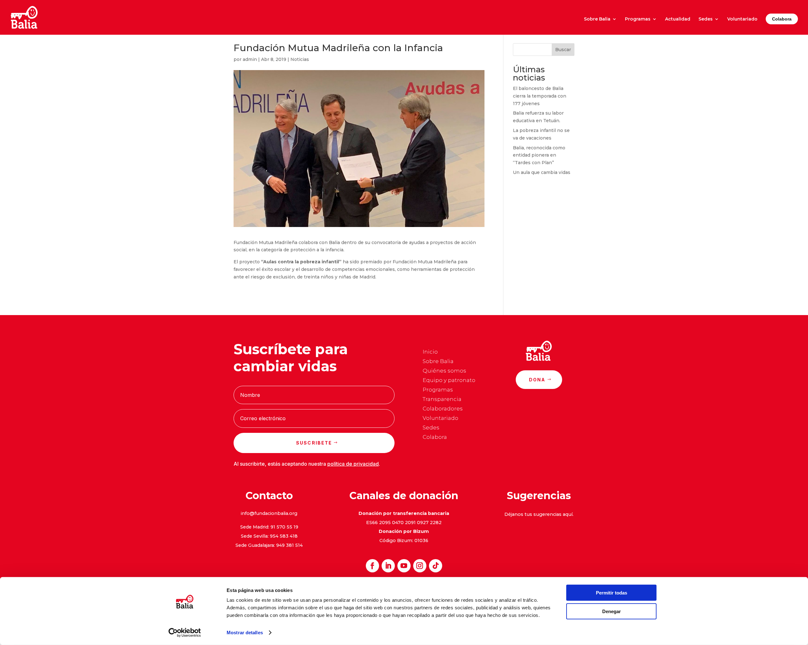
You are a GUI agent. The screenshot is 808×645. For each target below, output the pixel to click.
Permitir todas (611, 592)
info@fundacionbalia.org (269, 513)
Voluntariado (742, 19)
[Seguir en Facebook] (372, 565)
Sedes (705, 19)
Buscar (563, 49)
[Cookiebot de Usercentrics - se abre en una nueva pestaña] (184, 632)
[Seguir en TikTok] (435, 565)
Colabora (782, 18)
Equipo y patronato (449, 380)
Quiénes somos (444, 371)
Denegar (611, 611)
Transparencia (442, 399)
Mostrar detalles (245, 632)
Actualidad (677, 19)
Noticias (299, 59)
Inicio (430, 352)
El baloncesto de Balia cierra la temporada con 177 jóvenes (539, 96)
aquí (568, 514)
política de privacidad (353, 464)
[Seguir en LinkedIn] (388, 565)
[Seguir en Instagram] (419, 565)
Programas (638, 19)
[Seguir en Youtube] (404, 565)
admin (250, 59)
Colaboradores (443, 409)
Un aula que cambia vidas (541, 172)
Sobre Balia (597, 19)
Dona (537, 379)
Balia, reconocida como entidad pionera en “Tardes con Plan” (539, 155)
